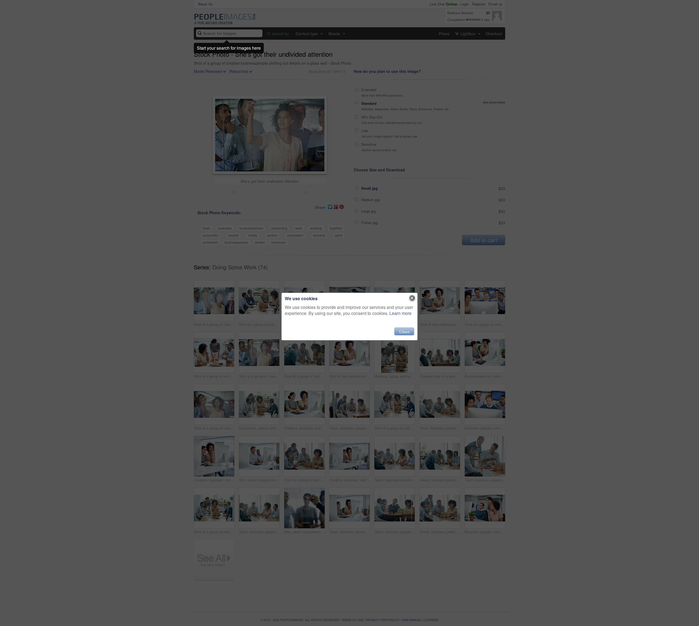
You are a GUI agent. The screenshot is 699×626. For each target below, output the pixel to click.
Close (404, 331)
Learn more (400, 313)
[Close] (412, 298)
